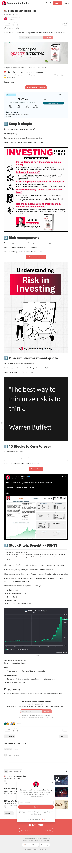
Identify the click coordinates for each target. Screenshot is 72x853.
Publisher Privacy (45, 838)
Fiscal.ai (38, 655)
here (44, 671)
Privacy (31, 840)
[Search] (46, 3)
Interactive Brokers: (14, 679)
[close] (52, 782)
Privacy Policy (43, 811)
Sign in (66, 3)
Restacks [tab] (15, 749)
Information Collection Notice (45, 813)
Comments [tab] (8, 749)
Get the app (44, 845)
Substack (27, 849)
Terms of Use (22, 813)
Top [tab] (6, 771)
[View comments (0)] (13, 24)
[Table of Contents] (2, 426)
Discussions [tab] (17, 771)
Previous (11, 736)
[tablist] (11, 749)
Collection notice (44, 840)
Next (62, 736)
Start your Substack (31, 845)
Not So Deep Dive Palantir (12, 778)
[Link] (1, 123)
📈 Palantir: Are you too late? (15, 776)
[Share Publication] (50, 3)
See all (7, 813)
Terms (36, 840)
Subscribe (57, 3)
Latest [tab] (10, 771)
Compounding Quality (14, 18)
